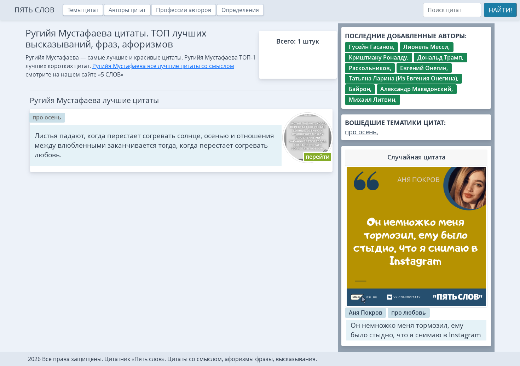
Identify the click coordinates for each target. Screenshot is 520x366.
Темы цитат (83, 10)
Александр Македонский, (416, 89)
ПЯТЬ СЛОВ (34, 10)
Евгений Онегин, (424, 68)
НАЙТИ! (500, 10)
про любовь (408, 312)
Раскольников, (370, 68)
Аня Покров (365, 312)
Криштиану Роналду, (379, 57)
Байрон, (360, 89)
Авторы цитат (127, 10)
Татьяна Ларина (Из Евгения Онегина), (403, 78)
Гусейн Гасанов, (371, 47)
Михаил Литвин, (373, 99)
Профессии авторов (183, 10)
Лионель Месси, (426, 47)
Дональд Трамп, (440, 57)
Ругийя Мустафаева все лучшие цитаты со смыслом (163, 66)
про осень (47, 117)
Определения (240, 10)
